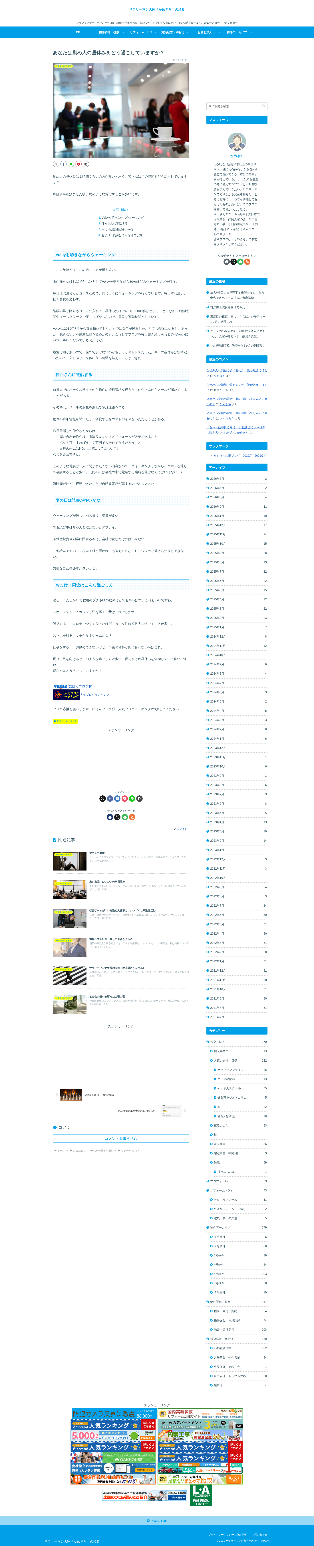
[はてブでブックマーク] (117, 798)
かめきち (236, 156)
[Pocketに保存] (125, 798)
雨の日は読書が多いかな (118, 229)
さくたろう (227, 418)
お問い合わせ (259, 1534)
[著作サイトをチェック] (110, 817)
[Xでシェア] (56, 164)
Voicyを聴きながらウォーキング (123, 217)
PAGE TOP (158, 1521)
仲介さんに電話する (115, 223)
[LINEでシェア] (71, 164)
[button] (86, 164)
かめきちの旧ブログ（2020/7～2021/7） (240, 455)
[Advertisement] (121, 758)
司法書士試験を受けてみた (227, 307)
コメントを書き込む (121, 1138)
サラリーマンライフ (67, 721)
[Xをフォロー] (117, 817)
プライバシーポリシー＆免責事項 (227, 1534)
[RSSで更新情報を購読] (132, 817)
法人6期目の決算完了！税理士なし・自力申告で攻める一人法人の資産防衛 (237, 295)
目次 (115, 209)
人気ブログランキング (94, 694)
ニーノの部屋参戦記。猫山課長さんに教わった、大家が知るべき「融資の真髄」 (237, 333)
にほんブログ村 (80, 686)
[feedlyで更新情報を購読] (125, 817)
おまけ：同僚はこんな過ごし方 (122, 235)
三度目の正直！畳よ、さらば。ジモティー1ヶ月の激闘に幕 (237, 319)
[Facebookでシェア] (63, 164)
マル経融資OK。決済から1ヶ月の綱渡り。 (237, 345)
